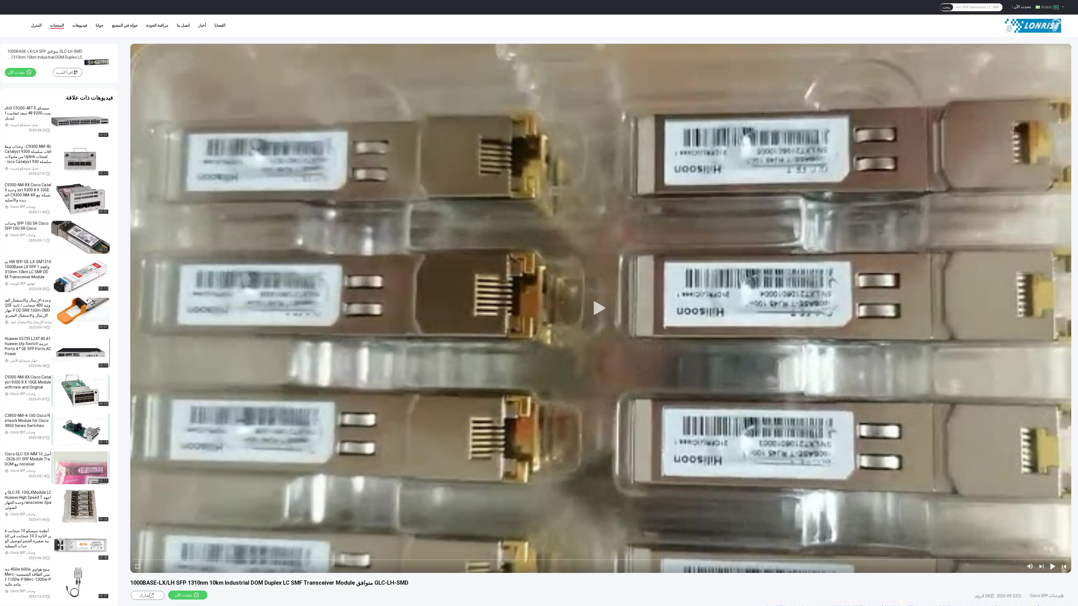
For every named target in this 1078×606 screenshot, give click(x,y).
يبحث (946, 7)
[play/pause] (1052, 566)
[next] (1041, 566)
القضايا (219, 25)
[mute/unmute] (1030, 566)
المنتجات (57, 25)
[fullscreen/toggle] (137, 566)
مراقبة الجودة (157, 25)
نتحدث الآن (1022, 6)
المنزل (36, 25)
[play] (601, 308)
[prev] (1064, 566)
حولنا (100, 25)
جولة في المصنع (125, 25)
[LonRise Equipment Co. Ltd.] (1033, 25)
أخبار (202, 25)
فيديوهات (79, 25)
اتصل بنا (183, 25)
